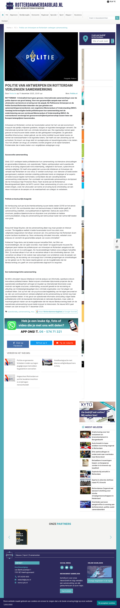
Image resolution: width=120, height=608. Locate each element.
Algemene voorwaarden (80, 482)
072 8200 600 (23, 453)
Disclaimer (94, 482)
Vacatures (78, 15)
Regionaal (44, 15)
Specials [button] (53, 15)
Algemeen (14, 15)
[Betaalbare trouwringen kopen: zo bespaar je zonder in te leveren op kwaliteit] (85, 232)
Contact (5, 21)
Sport (62, 15)
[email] (117, 247)
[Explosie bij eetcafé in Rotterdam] (85, 243)
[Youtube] (67, 444)
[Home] (2, 15)
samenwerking (24, 312)
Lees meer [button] (8, 604)
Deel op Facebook (18, 344)
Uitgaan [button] (68, 15)
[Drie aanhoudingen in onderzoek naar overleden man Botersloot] (85, 223)
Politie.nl (73, 93)
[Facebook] (62, 444)
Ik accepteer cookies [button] (107, 603)
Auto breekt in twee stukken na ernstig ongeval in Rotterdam (103, 215)
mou (32, 312)
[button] (6, 414)
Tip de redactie (66, 343)
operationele (12, 312)
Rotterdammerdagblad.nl (39, 5)
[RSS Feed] (71, 444)
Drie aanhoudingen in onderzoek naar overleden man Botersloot (103, 223)
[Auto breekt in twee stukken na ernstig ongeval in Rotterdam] (85, 215)
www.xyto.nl (23, 459)
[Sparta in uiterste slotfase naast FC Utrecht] (85, 252)
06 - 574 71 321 (50, 331)
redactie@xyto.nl (24, 456)
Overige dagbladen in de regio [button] (100, 458)
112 (7, 15)
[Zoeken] (117, 18)
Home (9, 28)
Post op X (42, 343)
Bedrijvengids (25, 15)
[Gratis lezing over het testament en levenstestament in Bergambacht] (85, 204)
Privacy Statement (106, 482)
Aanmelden (66, 467)
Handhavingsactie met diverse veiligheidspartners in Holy (65, 363)
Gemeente (35, 15)
